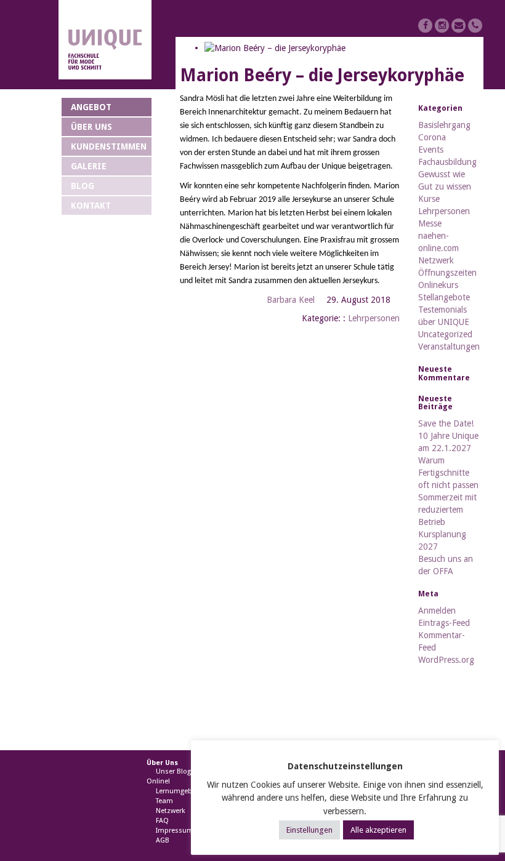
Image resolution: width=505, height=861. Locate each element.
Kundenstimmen (109, 146)
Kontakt (91, 205)
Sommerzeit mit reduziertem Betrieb (447, 509)
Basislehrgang (444, 125)
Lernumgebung (180, 791)
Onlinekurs (438, 285)
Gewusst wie (441, 174)
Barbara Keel (291, 300)
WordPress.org (446, 660)
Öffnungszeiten (447, 273)
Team (164, 801)
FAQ (162, 821)
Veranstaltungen (449, 346)
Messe (430, 223)
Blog (82, 186)
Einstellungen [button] (309, 830)
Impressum (174, 831)
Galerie (89, 166)
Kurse (429, 199)
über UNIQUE (443, 322)
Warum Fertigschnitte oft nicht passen (448, 472)
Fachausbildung (447, 162)
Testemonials (442, 309)
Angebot (91, 107)
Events (430, 149)
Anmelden (437, 610)
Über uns (91, 127)
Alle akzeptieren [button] (378, 830)
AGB (162, 840)
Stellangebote (444, 297)
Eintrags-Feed (444, 623)
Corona (432, 137)
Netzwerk (436, 260)
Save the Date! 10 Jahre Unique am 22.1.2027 (448, 435)
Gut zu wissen (444, 186)
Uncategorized (445, 334)
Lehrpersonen (374, 318)
